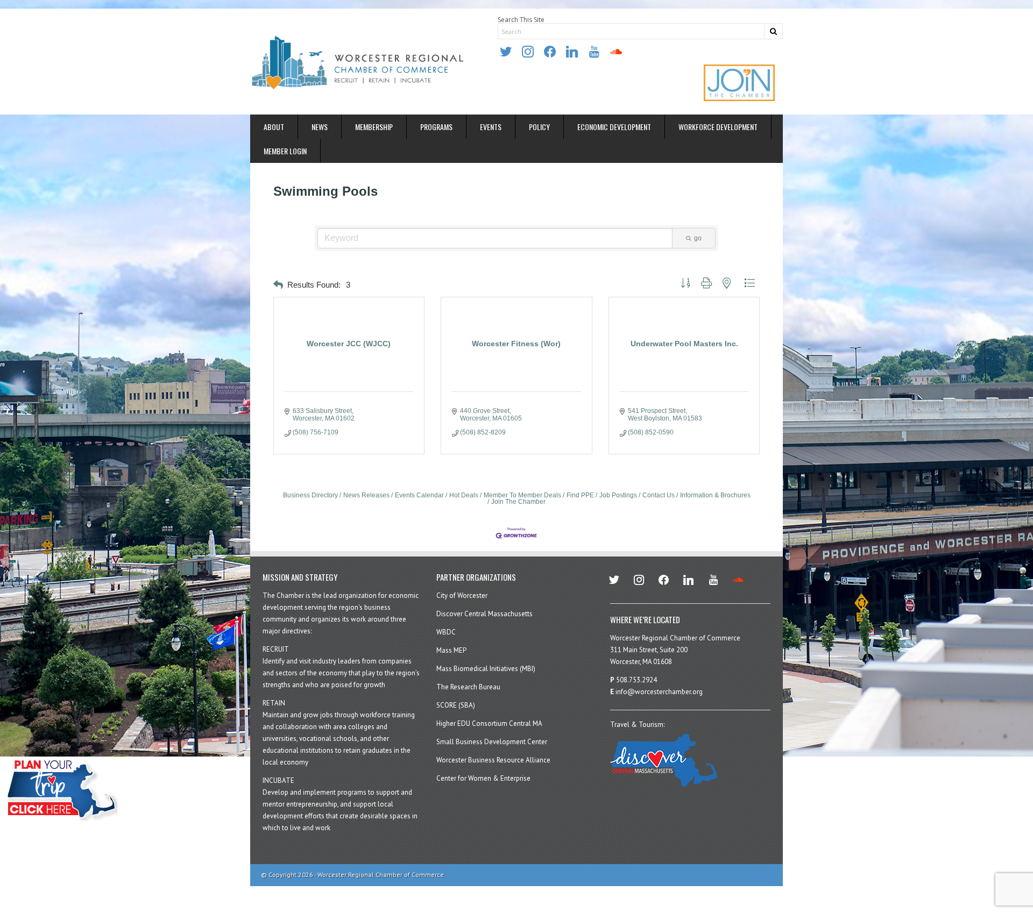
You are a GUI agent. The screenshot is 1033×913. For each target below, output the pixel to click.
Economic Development (614, 126)
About (274, 126)
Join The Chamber (518, 501)
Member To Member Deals (522, 495)
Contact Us (658, 495)
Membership (374, 126)
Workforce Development (718, 126)
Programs (436, 126)
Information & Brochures (715, 495)
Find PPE (580, 495)
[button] (278, 285)
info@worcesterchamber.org (659, 691)
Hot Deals (463, 495)
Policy (539, 126)
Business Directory (310, 495)
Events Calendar (419, 495)
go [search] (698, 238)
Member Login (285, 150)
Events (490, 126)
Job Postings (618, 495)
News (320, 126)
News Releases (366, 495)
